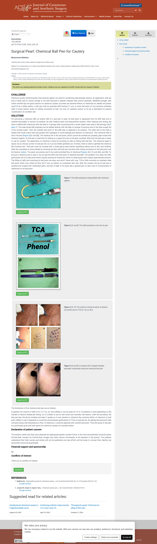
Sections (122, 35)
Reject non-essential (109, 537)
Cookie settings (90, 537)
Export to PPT (22, 212)
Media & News (105, 16)
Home (26, 16)
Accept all (127, 537)
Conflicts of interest (132, 54)
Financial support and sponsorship (137, 51)
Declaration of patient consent (135, 47)
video (23, 152)
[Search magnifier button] (140, 10)
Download (18, 470)
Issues (58, 16)
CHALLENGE (123, 40)
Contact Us (128, 16)
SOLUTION (123, 44)
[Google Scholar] (25, 484)
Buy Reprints (79, 33)
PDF (92, 33)
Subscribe (117, 16)
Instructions (89, 16)
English (16, 34)
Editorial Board (47, 16)
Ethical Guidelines (74, 16)
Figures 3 (85, 152)
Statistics (135, 35)
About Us (34, 16)
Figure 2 (26, 135)
